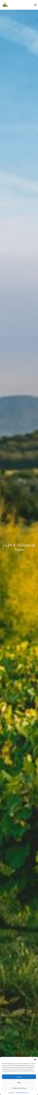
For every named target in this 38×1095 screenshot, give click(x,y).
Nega (19, 1082)
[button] (35, 1059)
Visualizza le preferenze (19, 1088)
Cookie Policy (12, 1092)
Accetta (19, 1077)
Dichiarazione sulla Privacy (22, 1092)
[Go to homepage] (5, 5)
